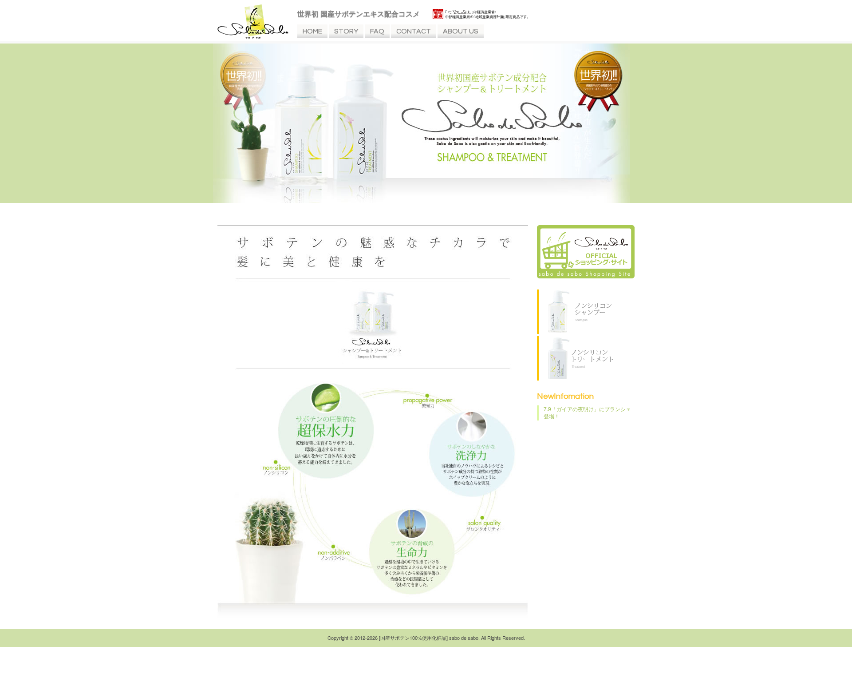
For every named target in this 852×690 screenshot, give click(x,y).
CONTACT (413, 31)
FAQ (377, 31)
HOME (312, 31)
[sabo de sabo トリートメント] (577, 377)
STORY (346, 31)
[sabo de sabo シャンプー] (577, 331)
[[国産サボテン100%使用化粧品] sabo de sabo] (252, 36)
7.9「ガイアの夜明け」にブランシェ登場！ (587, 412)
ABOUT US (460, 31)
